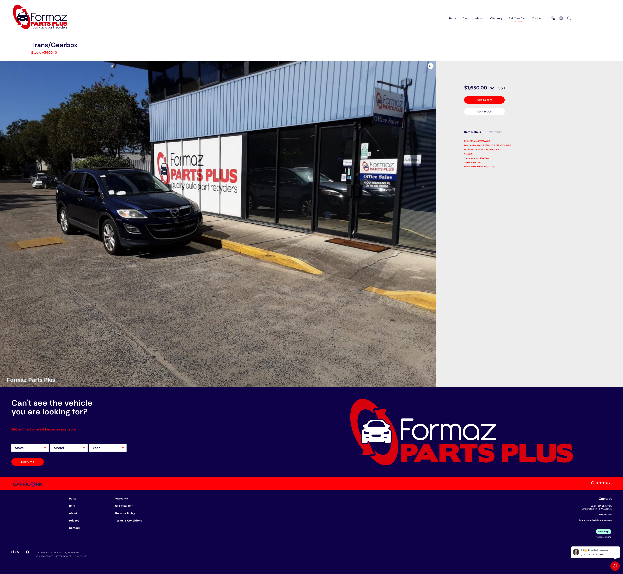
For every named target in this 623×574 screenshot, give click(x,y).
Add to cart (484, 99)
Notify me (27, 461)
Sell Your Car (517, 18)
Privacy (74, 520)
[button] (431, 66)
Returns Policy (125, 513)
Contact (537, 18)
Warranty (496, 18)
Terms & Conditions (128, 520)
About (479, 18)
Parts (452, 18)
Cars (466, 18)
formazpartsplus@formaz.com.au (595, 520)
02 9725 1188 (605, 514)
